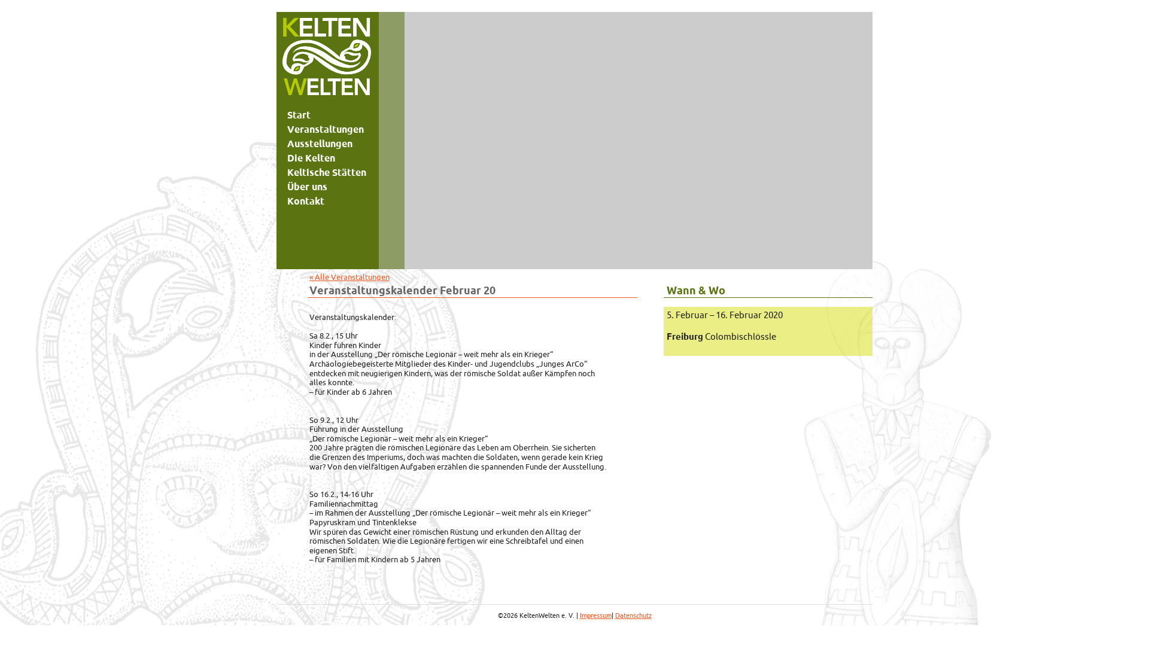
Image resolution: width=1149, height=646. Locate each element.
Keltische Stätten (326, 172)
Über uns (307, 186)
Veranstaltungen (325, 129)
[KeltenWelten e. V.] (326, 60)
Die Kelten (311, 158)
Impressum (596, 615)
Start (299, 114)
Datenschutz (633, 615)
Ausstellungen (319, 143)
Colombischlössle (721, 336)
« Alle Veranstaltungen (349, 277)
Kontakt (305, 201)
